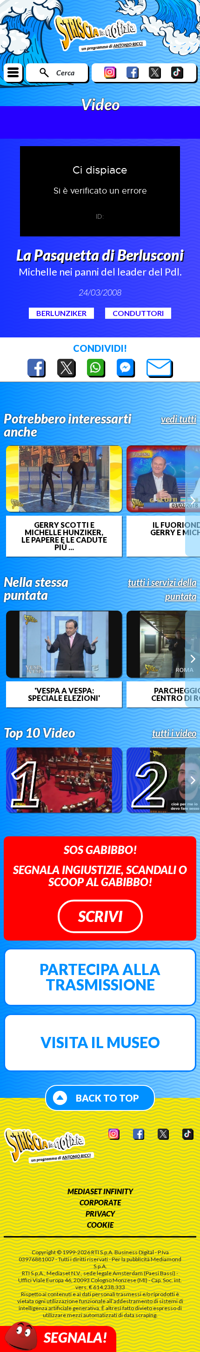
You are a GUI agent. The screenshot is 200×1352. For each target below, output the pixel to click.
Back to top (107, 1097)
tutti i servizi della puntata (162, 589)
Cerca (65, 72)
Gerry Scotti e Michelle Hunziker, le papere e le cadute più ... (64, 536)
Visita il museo (100, 1042)
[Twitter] (155, 72)
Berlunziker (61, 313)
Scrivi (100, 916)
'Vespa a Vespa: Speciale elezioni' (64, 694)
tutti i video (174, 733)
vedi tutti (178, 418)
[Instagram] (110, 72)
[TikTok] (177, 72)
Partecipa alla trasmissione (100, 977)
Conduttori (138, 313)
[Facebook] (133, 72)
